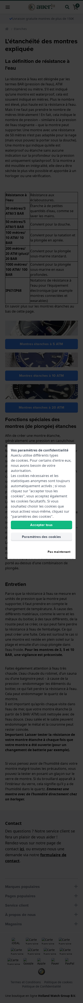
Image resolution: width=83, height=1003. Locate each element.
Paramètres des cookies (41, 536)
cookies (22, 460)
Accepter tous (41, 524)
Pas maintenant (59, 552)
